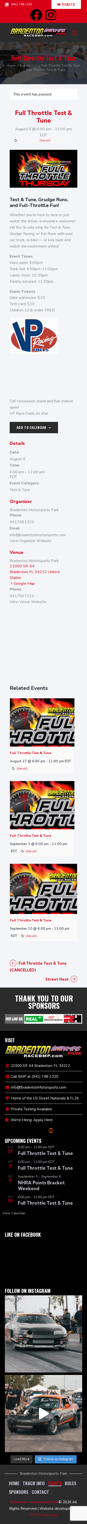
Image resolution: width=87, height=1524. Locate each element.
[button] (74, 33)
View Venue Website (28, 601)
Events (25, 65)
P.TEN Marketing (43, 1514)
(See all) (45, 140)
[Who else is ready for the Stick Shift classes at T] (43, 1334)
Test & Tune (20, 490)
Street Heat (57, 979)
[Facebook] (36, 15)
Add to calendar (32, 427)
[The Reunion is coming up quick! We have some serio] (43, 1413)
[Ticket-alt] (50, 1130)
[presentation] (42, 722)
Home (11, 65)
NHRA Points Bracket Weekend (41, 1185)
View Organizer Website (30, 540)
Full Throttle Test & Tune (61, 65)
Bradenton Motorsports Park (34, 510)
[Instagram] (51, 15)
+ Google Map (22, 583)
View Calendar (13, 1213)
